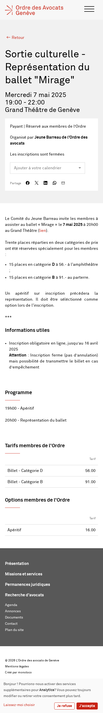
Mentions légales (17, 666)
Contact (11, 623)
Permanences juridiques (27, 585)
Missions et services (23, 574)
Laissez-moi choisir (19, 705)
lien (42, 231)
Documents (14, 617)
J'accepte (87, 706)
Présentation (17, 564)
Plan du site (14, 630)
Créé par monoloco (18, 672)
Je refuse (64, 706)
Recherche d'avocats (24, 595)
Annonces (13, 611)
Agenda (11, 605)
